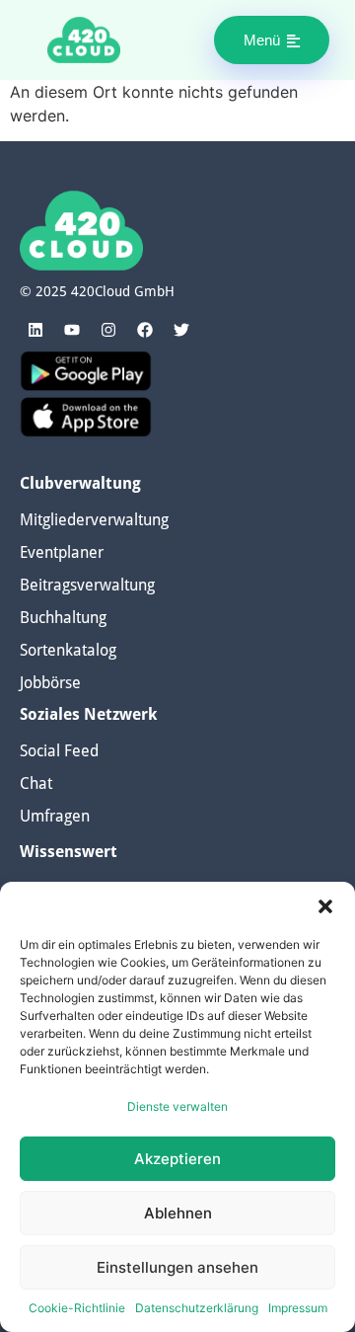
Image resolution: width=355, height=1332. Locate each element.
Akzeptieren (177, 1158)
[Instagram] (108, 330)
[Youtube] (72, 330)
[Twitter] (181, 330)
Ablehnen (178, 1213)
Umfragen (55, 816)
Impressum (297, 1307)
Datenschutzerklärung (196, 1307)
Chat (36, 783)
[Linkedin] (35, 330)
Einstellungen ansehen (177, 1267)
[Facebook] (145, 330)
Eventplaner (62, 552)
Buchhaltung (63, 617)
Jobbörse (50, 682)
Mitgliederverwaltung (94, 519)
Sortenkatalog (68, 650)
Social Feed (59, 751)
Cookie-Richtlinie (77, 1307)
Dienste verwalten (177, 1106)
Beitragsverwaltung (87, 585)
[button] (325, 906)
